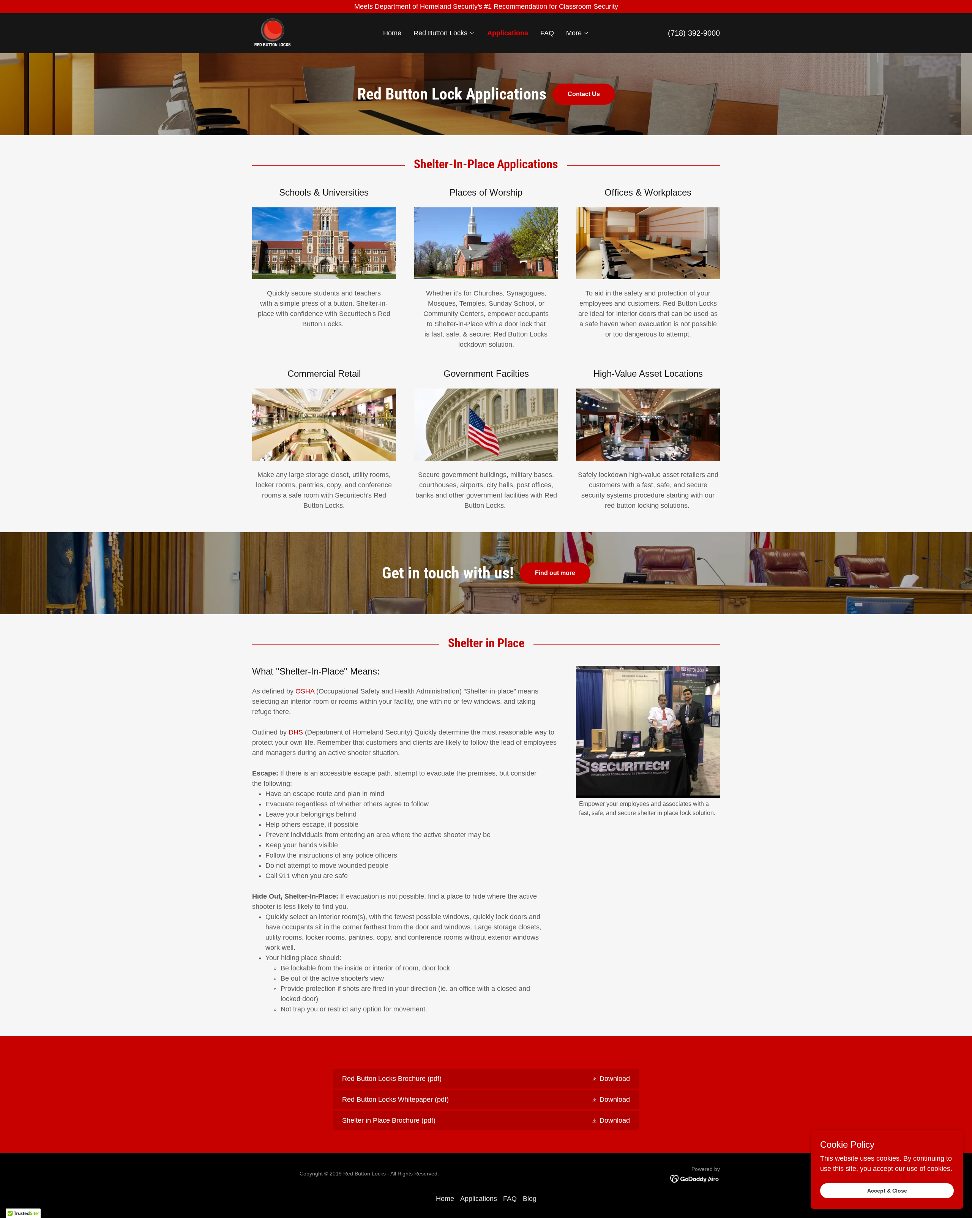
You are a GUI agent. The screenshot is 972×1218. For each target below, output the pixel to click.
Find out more (555, 573)
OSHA (304, 691)
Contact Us (584, 94)
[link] (272, 32)
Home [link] (392, 33)
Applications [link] (507, 33)
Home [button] (445, 1198)
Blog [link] (529, 1198)
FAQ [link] (547, 33)
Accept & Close (887, 1191)
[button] (444, 33)
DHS (296, 732)
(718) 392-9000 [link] (694, 33)
